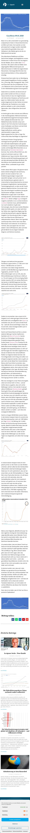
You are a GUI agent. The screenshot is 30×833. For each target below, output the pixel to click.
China (23, 62)
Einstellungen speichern (15, 828)
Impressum (25, 831)
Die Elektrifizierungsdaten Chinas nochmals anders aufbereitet (15, 691)
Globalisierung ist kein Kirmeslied (15, 771)
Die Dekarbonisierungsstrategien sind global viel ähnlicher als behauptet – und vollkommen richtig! (15, 731)
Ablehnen (15, 824)
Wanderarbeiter (17, 389)
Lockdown (4, 203)
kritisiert (8, 421)
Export (24, 320)
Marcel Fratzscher (15, 336)
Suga (18, 199)
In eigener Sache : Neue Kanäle (15, 653)
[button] (22, 4)
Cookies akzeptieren (15, 819)
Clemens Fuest (13, 342)
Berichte (5, 199)
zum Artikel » (4, 670)
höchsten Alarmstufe (17, 150)
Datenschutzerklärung (7, 831)
